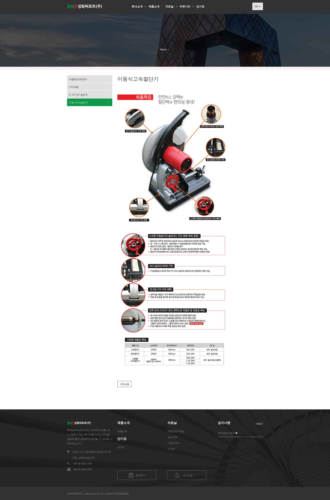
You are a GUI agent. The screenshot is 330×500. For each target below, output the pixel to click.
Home (163, 49)
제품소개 (154, 6)
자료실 (169, 6)
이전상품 (124, 384)
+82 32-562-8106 (82, 469)
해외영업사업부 (226, 432)
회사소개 (137, 6)
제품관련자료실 (176, 431)
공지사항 (224, 422)
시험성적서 (174, 442)
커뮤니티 (184, 6)
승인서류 (172, 437)
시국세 (171, 448)
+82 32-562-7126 (82, 463)
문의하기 (140, 475)
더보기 (259, 423)
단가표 (200, 6)
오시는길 (188, 475)
